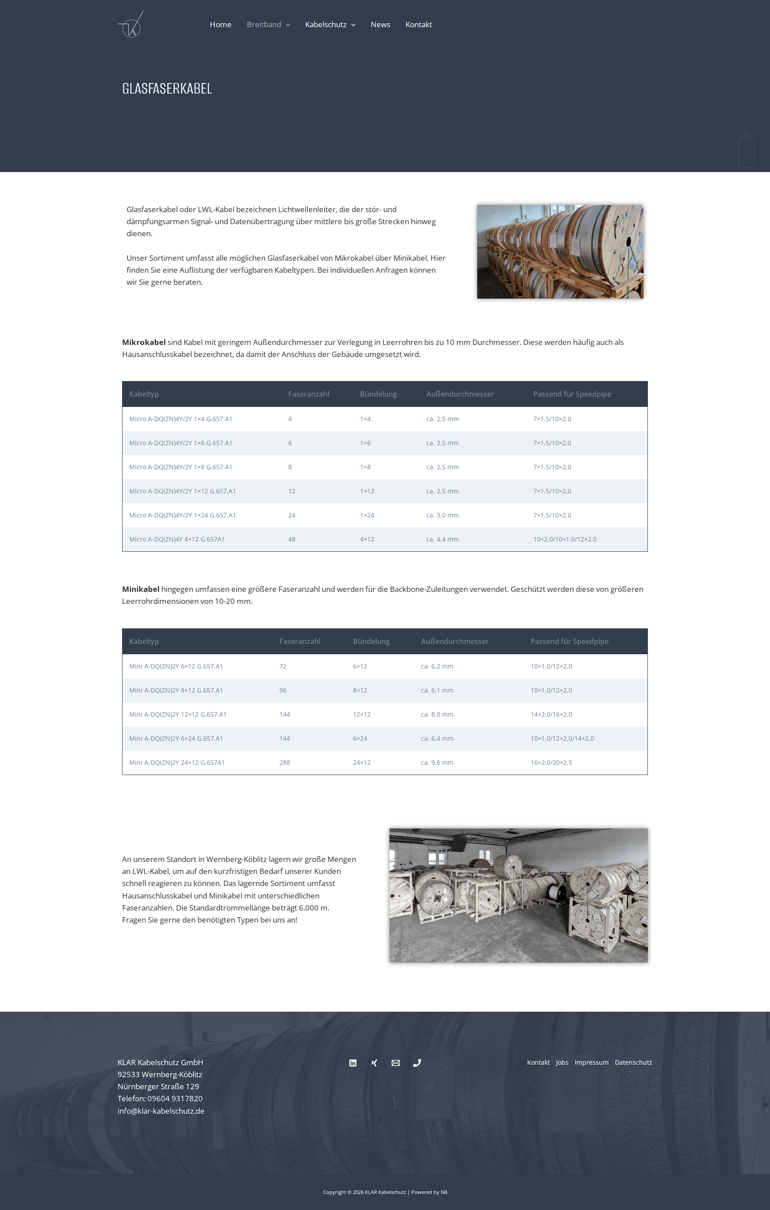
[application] (285, 24)
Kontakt (418, 24)
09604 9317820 (175, 1098)
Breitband (264, 24)
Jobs (562, 1062)
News (380, 24)
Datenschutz (633, 1062)
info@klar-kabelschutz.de (161, 1111)
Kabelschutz (326, 24)
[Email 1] (396, 1063)
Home (221, 24)
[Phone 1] (417, 1063)
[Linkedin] (353, 1063)
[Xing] (374, 1063)
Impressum (592, 1062)
